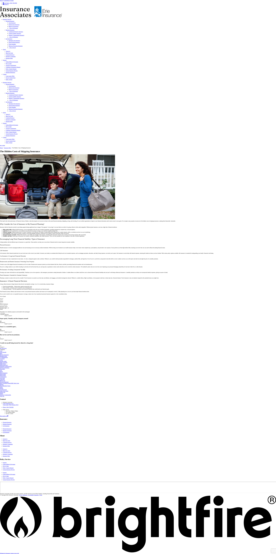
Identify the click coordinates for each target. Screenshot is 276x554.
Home (1, 147)
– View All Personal (13, 28)
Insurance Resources (10, 72)
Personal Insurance (10, 21)
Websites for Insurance (9, 553)
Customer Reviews (10, 54)
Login (40, 495)
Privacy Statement (23, 495)
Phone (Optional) (4, 304)
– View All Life (12, 47)
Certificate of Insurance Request (13, 67)
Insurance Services (7, 19)
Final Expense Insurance (14, 42)
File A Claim (9, 63)
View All (2, 396)
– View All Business (13, 37)
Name (1, 298)
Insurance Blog (9, 58)
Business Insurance (10, 30)
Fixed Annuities (12, 44)
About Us (8, 51)
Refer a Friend (9, 79)
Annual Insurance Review (12, 70)
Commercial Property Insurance (16, 31)
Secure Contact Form (10, 77)
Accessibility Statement (33, 495)
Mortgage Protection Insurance (16, 46)
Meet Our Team (9, 53)
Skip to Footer (10, 0)
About (4, 49)
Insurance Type (4, 306)
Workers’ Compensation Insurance (16, 35)
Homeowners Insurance (14, 24)
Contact (4, 74)
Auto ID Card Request (11, 65)
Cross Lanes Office (10, 76)
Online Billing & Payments (12, 61)
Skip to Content (3, 0)
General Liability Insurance (15, 33)
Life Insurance (9, 38)
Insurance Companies (11, 56)
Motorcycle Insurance (13, 26)
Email (1, 301)
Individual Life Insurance (14, 40)
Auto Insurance (12, 23)
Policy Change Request (11, 69)
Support (4, 60)
